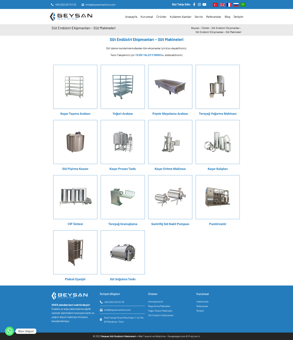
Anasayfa (131, 16)
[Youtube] (204, 4)
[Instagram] (199, 4)
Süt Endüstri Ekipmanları (161, 315)
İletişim (238, 16)
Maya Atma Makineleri (159, 306)
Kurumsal (147, 16)
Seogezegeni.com (176, 336)
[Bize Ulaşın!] (9, 331)
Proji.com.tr (194, 336)
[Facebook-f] (194, 4)
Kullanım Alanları (180, 16)
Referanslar (213, 16)
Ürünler (161, 16)
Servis (199, 16)
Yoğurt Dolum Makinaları (160, 310)
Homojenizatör (155, 301)
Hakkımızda (202, 301)
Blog (227, 16)
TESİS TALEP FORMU (148, 55)
